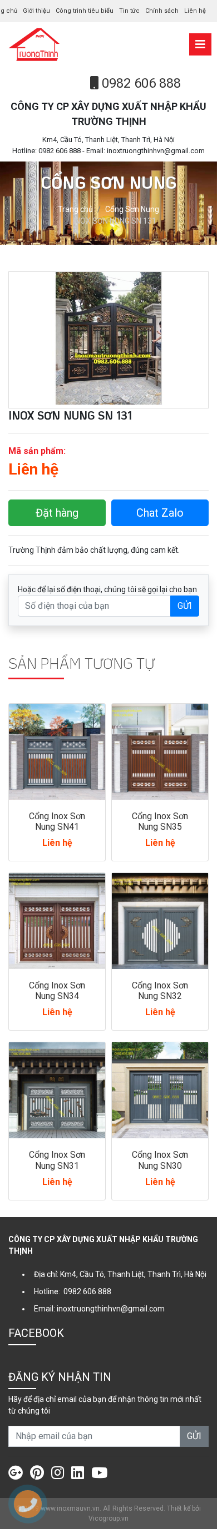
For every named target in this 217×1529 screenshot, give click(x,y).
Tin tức (129, 10)
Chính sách (162, 10)
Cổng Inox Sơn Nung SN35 (160, 821)
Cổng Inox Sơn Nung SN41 (57, 821)
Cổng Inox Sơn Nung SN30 (160, 1159)
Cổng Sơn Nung (132, 209)
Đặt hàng (57, 512)
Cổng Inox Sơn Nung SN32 (160, 990)
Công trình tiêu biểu (85, 10)
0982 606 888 (139, 83)
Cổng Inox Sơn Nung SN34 (57, 990)
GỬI (184, 606)
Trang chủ (75, 209)
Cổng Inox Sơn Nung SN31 (57, 1159)
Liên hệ (195, 10)
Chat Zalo (160, 512)
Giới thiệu (36, 10)
